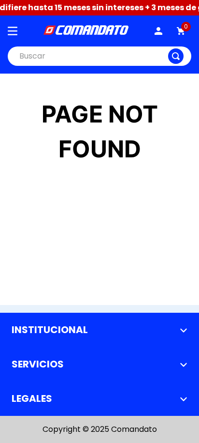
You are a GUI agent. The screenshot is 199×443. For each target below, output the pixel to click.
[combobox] (99, 56)
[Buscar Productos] (176, 56)
